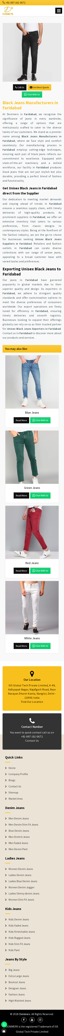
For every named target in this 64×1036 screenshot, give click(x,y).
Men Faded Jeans (18, 843)
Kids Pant (14, 950)
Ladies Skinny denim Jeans (24, 893)
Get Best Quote (41, 87)
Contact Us (32, 740)
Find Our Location (32, 702)
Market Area (16, 798)
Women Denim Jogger (21, 887)
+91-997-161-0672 (15, 2)
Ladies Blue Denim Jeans (23, 881)
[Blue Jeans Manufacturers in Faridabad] (32, 382)
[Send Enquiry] (32, 52)
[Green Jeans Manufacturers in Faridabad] (32, 457)
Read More (21, 420)
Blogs (12, 780)
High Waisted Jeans (20, 1000)
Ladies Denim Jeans (20, 875)
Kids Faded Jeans (18, 925)
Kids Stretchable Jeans (22, 931)
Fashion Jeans (17, 994)
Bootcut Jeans (17, 982)
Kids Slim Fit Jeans (19, 944)
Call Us (20, 87)
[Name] (58, 11)
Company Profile (18, 774)
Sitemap (13, 792)
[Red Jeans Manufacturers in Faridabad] (32, 532)
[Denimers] (8, 10)
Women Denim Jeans (21, 869)
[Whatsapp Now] (4, 1024)
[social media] (23, 1019)
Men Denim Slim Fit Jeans (23, 824)
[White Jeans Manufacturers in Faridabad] (32, 607)
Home (12, 768)
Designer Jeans (17, 988)
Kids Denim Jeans (19, 919)
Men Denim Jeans (19, 818)
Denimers (24, 1014)
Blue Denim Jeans (19, 830)
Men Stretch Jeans (19, 837)
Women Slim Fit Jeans (21, 899)
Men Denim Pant (18, 849)
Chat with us (33, 94)
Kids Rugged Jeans (19, 938)
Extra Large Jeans (19, 976)
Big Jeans (14, 970)
